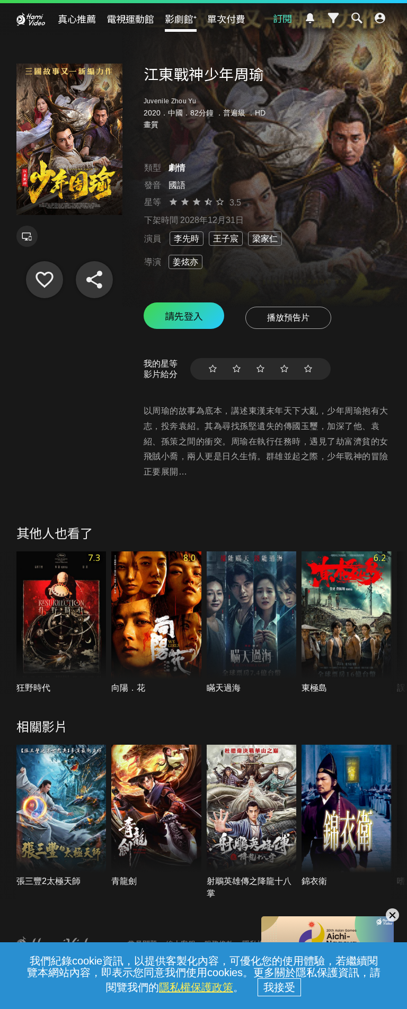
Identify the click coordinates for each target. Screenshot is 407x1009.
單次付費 (226, 18)
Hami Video (30, 19)
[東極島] (347, 622)
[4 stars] (284, 369)
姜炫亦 (185, 261)
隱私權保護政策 (196, 987)
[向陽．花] (156, 622)
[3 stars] (260, 369)
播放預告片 (288, 317)
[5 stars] (308, 369)
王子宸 (225, 238)
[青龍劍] (156, 816)
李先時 (186, 238)
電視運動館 (130, 18)
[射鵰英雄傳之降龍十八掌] (252, 822)
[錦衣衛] (347, 816)
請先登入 (184, 316)
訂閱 (282, 18)
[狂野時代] (61, 622)
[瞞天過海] (252, 622)
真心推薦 (77, 18)
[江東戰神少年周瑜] (44, 279)
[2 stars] (237, 369)
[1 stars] (213, 369)
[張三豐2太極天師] (61, 816)
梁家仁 (265, 238)
